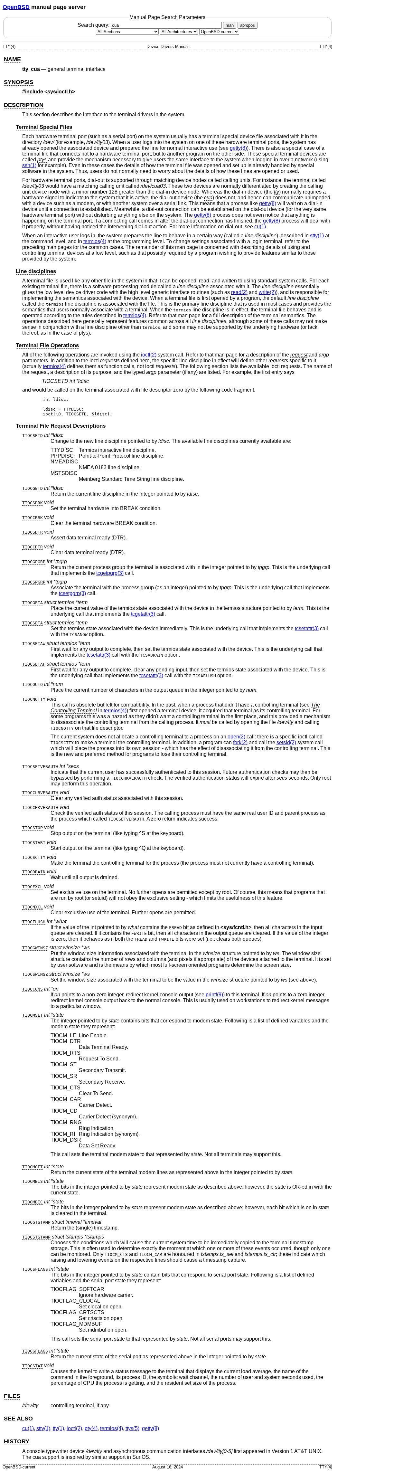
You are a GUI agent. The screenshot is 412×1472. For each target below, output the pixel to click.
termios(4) (94, 241)
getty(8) (238, 148)
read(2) (239, 292)
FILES (12, 1396)
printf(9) (214, 994)
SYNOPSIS (18, 82)
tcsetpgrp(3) (72, 593)
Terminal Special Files (44, 127)
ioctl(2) (148, 354)
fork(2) (240, 742)
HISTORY (16, 1441)
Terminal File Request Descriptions (61, 426)
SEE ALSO (18, 1418)
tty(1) (58, 1428)
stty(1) (317, 235)
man (230, 25)
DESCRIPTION (23, 105)
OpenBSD (16, 7)
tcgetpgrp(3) (110, 573)
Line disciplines (36, 271)
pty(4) (91, 1428)
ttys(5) (132, 1428)
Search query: (94, 25)
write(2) (267, 292)
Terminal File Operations (47, 345)
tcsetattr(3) (307, 628)
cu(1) (260, 226)
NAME (12, 59)
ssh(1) (29, 165)
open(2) (236, 736)
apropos (247, 25)
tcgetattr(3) (143, 614)
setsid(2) (286, 742)
